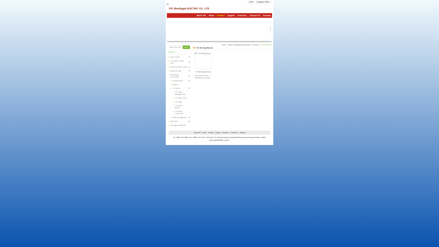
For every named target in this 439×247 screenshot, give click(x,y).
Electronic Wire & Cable (178, 67)
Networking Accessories (242, 45)
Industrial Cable (175, 71)
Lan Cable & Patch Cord (177, 62)
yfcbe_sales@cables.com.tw (219, 140)
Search (186, 47)
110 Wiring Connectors (179, 112)
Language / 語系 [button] (262, 2)
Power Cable (174, 57)
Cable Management (179, 117)
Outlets (175, 84)
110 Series (255, 45)
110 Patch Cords (181, 98)
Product (230, 45)
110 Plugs (178, 102)
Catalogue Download (178, 125)
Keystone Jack (177, 81)
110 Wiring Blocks (178, 106)
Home (224, 45)
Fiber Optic (174, 121)
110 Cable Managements (180, 93)
